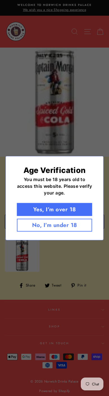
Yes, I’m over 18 (54, 209)
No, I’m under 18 (54, 225)
